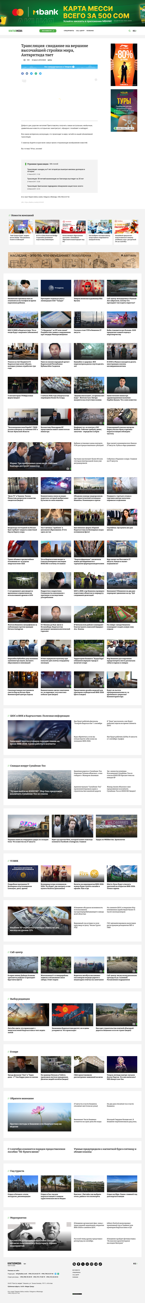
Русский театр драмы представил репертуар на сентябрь (88, 1240)
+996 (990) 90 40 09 (26, 1277)
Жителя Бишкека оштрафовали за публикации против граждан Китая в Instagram (22, 627)
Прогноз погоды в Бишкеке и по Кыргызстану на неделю (36, 1125)
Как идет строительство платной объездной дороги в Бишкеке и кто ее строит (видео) (115, 1029)
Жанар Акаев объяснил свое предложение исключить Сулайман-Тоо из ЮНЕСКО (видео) (121, 789)
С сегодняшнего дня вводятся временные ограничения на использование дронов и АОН (20, 593)
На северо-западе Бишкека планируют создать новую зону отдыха (120, 627)
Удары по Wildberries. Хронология (110, 840)
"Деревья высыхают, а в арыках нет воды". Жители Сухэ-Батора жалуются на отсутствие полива (89, 398)
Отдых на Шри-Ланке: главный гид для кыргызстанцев (122, 1195)
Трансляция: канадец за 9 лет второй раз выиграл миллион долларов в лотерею (56, 170)
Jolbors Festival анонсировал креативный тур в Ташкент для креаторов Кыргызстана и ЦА (120, 1225)
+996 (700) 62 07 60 (47, 1274)
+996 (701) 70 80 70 (39, 1277)
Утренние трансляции (38, 164)
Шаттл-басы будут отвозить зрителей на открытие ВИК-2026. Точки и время (121, 886)
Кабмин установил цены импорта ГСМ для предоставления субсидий (89, 444)
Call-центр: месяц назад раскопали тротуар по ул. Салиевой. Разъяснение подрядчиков (122, 977)
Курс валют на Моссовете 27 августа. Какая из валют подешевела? (118, 561)
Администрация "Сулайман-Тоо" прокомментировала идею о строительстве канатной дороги (87, 789)
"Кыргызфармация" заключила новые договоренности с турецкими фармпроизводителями (89, 561)
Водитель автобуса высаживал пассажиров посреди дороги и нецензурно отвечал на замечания (89, 977)
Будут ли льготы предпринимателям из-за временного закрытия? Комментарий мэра (118, 693)
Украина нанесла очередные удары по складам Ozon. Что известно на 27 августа (28, 841)
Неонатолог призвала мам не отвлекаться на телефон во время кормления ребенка (22, 301)
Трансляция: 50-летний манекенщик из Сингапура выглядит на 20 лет (55, 179)
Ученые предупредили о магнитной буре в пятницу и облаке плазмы (105, 1150)
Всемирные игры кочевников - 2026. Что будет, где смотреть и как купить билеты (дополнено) (55, 886)
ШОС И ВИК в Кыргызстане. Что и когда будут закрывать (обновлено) (23, 331)
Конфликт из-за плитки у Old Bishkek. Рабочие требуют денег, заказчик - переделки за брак (88, 429)
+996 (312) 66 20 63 (52, 1277)
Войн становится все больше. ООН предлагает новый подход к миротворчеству (121, 332)
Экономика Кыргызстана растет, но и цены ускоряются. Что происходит (70, 1029)
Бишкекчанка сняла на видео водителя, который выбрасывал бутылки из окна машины (54, 498)
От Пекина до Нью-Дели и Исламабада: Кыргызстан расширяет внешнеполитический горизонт (55, 628)
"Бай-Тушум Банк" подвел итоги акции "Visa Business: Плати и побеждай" (20, 238)
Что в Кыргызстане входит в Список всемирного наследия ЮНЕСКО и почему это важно (53, 561)
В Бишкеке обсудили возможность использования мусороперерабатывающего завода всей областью (89, 911)
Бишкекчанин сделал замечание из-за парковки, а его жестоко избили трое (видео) (55, 692)
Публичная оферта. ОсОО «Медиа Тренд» (21, 1286)
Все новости (46, 31)
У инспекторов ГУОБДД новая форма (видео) (20, 397)
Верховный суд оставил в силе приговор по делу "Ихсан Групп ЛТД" (87, 925)
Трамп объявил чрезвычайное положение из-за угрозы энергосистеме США (21, 561)
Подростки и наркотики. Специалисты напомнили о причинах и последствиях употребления (52, 594)
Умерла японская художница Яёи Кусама (88, 300)
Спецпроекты (69, 30)
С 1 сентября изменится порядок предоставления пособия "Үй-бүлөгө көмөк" (36, 1150)
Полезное (90, 30)
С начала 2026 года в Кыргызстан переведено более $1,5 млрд (55, 397)
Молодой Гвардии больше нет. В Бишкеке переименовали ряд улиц (122, 1120)
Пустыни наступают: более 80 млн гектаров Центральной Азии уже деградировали (88, 461)
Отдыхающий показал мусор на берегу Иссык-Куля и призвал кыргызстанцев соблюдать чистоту (120, 430)
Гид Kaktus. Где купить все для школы (120, 529)
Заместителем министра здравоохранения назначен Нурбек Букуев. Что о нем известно (122, 398)
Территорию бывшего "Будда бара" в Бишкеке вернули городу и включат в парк (89, 661)
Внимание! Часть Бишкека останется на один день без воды (87, 1120)
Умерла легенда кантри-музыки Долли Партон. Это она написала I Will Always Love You (121, 1077)
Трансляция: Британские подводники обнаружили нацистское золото (55, 186)
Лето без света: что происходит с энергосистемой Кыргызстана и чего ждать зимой (26, 1030)
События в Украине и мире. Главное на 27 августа (122, 460)
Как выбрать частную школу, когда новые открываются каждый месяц (99, 238)
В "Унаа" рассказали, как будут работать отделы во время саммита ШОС (121, 723)
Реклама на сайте (13, 1270)
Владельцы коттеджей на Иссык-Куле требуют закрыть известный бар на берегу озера (22, 530)
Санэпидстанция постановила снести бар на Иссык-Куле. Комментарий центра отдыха (21, 692)
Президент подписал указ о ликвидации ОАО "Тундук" (52, 300)
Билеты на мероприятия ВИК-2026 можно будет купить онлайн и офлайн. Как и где (88, 886)
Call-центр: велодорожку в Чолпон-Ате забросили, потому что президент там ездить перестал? (122, 301)
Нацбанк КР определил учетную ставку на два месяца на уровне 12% (34, 929)
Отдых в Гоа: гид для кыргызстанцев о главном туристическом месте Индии (53, 1196)
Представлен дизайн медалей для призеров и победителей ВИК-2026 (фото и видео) (89, 692)
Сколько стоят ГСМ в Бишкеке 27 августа (87, 331)
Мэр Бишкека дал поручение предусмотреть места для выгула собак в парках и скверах (121, 661)
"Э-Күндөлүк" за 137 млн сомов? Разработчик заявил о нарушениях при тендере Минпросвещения (56, 332)
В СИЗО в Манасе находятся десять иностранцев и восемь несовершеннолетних (121, 364)
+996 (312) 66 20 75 (34, 1274)
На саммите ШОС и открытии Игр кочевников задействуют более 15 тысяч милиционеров (121, 910)
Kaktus (50, 60)
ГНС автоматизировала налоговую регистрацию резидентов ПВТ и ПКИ (121, 925)
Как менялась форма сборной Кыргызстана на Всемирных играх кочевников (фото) (89, 530)
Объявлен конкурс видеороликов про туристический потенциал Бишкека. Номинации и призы (88, 498)
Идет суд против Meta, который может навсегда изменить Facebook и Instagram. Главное (72, 841)
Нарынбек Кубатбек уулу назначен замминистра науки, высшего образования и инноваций (23, 661)
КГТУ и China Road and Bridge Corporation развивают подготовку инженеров (46, 238)
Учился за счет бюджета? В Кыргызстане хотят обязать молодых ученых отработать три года (22, 365)
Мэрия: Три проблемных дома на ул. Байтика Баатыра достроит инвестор (33, 464)
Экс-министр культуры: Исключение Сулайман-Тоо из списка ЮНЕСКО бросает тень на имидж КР (120, 774)
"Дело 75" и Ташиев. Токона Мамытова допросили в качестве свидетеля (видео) (22, 498)
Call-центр (80, 30)
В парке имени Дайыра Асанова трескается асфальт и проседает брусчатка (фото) (21, 977)
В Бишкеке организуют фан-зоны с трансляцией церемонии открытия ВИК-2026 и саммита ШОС (89, 1225)
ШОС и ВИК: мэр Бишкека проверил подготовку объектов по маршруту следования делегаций (89, 593)
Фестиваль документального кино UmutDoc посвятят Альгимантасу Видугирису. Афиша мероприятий (33, 1243)
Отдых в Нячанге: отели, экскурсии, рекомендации (19, 1195)
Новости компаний (22, 215)
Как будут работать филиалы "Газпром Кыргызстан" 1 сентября (88, 722)
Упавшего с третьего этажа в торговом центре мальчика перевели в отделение (119, 498)
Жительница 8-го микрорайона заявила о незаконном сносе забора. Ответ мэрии (54, 977)
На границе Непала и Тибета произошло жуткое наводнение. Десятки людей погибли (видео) (54, 1077)
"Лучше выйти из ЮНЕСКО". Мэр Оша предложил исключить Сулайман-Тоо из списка (36, 792)
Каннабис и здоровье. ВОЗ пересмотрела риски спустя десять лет (89, 364)
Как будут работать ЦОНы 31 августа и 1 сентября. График (122, 738)
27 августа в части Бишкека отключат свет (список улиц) (86, 1105)
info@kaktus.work (21, 1274)
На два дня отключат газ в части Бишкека (120, 1105)
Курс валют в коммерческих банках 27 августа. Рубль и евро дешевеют (122, 444)
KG (134, 1263)
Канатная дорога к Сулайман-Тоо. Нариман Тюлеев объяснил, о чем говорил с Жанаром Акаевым (88, 773)
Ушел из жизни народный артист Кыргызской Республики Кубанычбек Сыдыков (55, 364)
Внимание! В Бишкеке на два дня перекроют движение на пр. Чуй (121, 592)
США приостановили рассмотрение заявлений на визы (88, 1076)
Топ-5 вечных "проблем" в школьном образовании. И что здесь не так (54, 530)
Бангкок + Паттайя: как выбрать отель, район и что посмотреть (87, 1195)
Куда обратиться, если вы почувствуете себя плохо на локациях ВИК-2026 (85, 739)
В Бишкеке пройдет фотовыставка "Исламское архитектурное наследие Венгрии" (121, 1241)
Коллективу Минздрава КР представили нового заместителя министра (55, 429)
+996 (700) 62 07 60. (63, 197)
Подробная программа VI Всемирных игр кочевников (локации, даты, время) (20, 886)
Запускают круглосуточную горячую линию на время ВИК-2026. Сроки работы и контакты (35, 742)
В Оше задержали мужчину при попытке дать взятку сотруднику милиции (55, 661)
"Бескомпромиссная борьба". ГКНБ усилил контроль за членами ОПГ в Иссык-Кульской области (23, 429)
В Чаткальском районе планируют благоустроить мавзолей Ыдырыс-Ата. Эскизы (89, 627)
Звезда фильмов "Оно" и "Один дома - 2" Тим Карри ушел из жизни (23, 1076)
